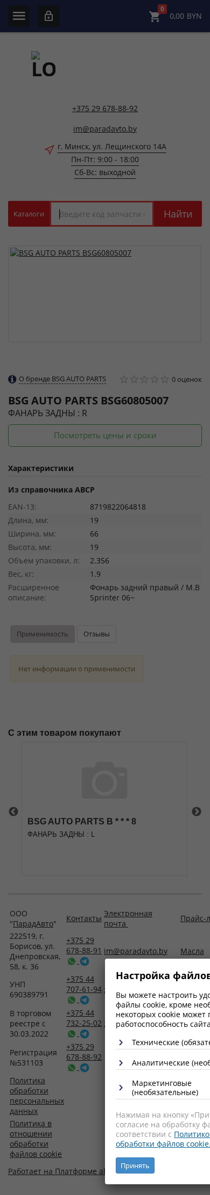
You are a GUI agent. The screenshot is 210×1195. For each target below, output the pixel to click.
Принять (135, 1165)
